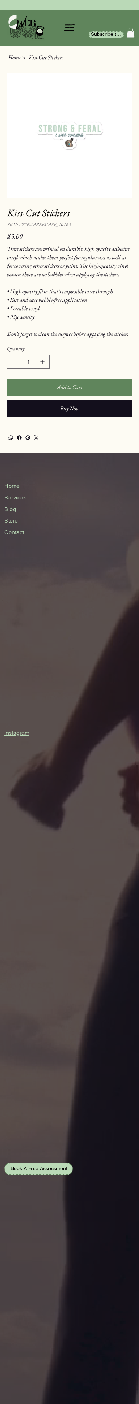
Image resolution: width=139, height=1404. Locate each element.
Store (11, 520)
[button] (131, 32)
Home (12, 485)
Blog (10, 509)
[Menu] (69, 28)
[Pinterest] (27, 437)
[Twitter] (36, 437)
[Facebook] (19, 437)
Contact (14, 532)
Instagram (16, 733)
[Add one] (42, 362)
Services (15, 497)
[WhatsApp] (10, 437)
